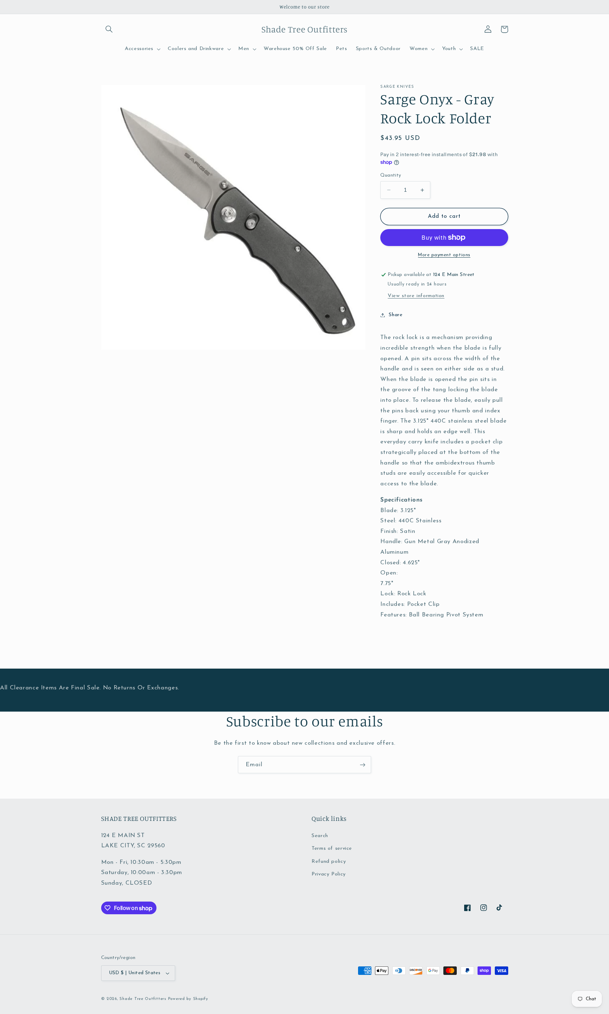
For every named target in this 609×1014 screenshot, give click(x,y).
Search (320, 835)
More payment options (444, 255)
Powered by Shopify (188, 999)
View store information (416, 296)
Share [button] (395, 315)
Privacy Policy (329, 874)
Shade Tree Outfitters (142, 999)
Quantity (390, 175)
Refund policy (329, 861)
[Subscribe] (363, 764)
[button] (109, 29)
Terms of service (332, 848)
